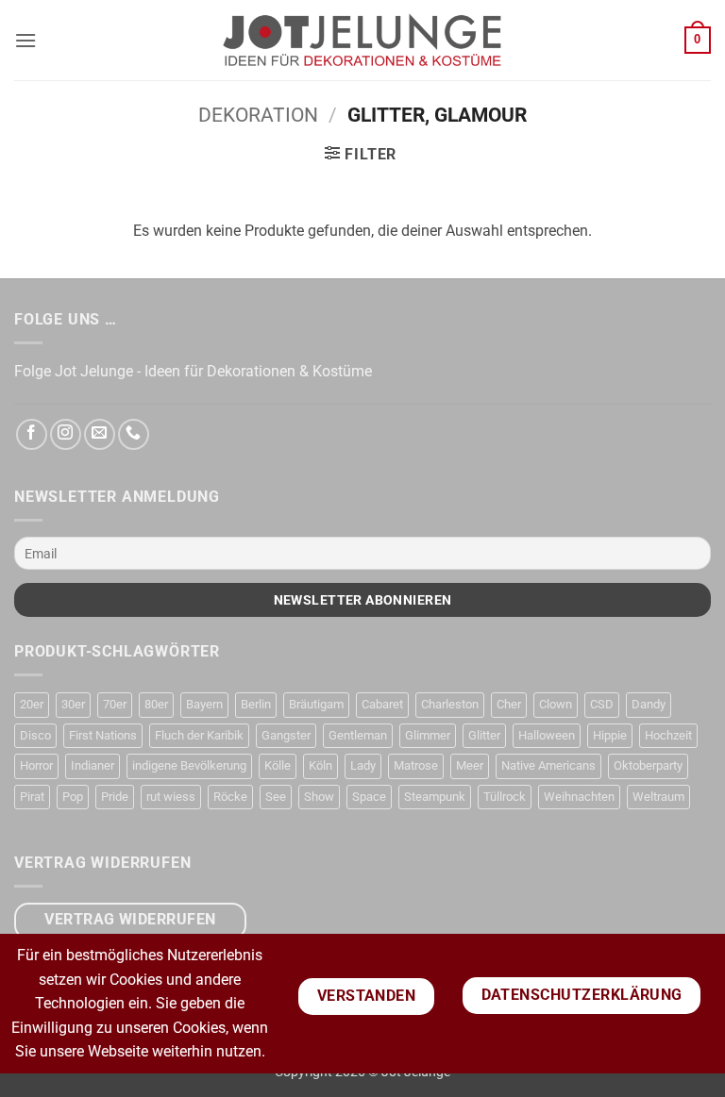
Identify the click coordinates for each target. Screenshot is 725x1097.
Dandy (649, 704)
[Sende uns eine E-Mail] (99, 434)
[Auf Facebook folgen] (31, 434)
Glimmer (427, 735)
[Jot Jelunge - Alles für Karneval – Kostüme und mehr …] (362, 39)
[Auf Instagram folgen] (65, 434)
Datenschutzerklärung (582, 995)
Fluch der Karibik (199, 735)
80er (156, 704)
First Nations (103, 735)
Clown (555, 704)
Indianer (92, 765)
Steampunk (434, 797)
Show (319, 797)
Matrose (416, 765)
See (275, 797)
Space (369, 797)
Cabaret (382, 704)
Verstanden (366, 996)
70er (114, 704)
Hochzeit (668, 735)
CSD (602, 704)
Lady (363, 765)
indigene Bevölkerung (189, 765)
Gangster (286, 735)
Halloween (546, 735)
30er (73, 704)
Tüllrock (504, 797)
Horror (36, 765)
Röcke (230, 797)
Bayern (204, 704)
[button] (25, 40)
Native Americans (548, 765)
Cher (509, 704)
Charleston (450, 704)
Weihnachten (579, 797)
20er (31, 704)
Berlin (256, 704)
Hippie (610, 735)
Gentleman (358, 735)
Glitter (484, 735)
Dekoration (258, 115)
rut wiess (170, 797)
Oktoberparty (648, 765)
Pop (72, 797)
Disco (35, 735)
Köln (320, 765)
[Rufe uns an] (133, 434)
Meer (469, 765)
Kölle (277, 765)
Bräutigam (316, 704)
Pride (114, 797)
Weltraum (658, 797)
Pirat (32, 797)
